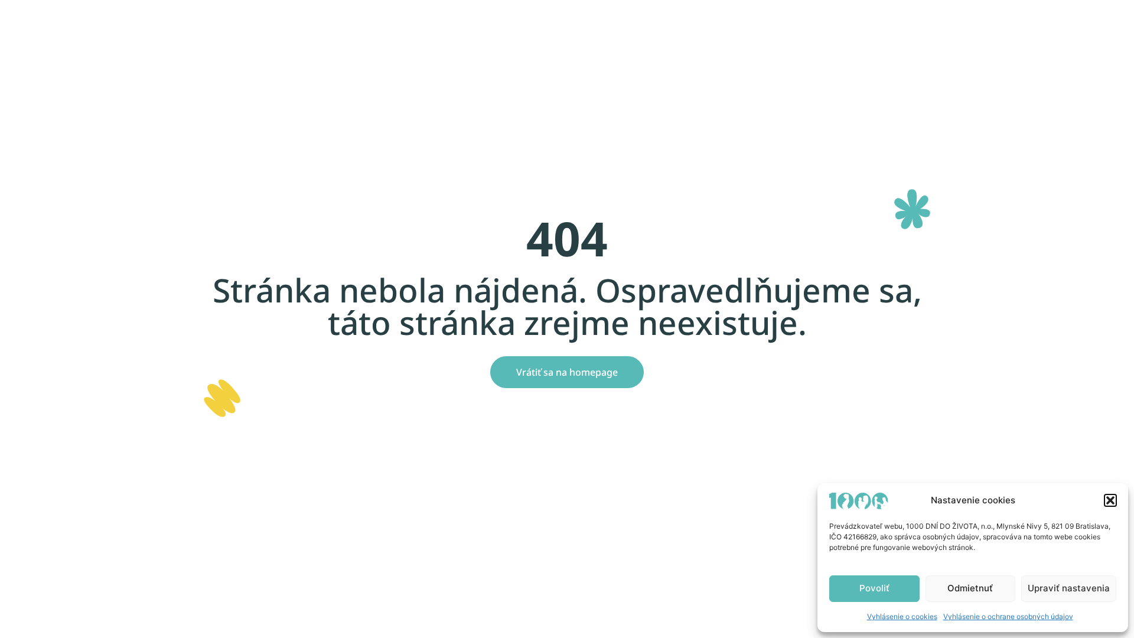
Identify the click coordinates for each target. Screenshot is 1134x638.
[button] (1110, 500)
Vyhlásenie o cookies (902, 616)
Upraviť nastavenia (1069, 588)
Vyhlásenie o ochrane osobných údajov (1008, 616)
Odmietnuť (970, 588)
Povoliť (874, 588)
